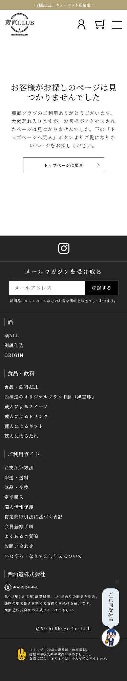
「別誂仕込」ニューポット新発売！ (63, 4)
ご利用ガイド (23, 454)
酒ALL (11, 335)
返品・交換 (16, 487)
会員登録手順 (19, 526)
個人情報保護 (19, 507)
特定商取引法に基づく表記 (33, 516)
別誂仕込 (14, 345)
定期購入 (14, 497)
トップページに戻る (63, 165)
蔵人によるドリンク (26, 416)
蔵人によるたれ (21, 436)
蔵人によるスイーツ (26, 406)
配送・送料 (16, 477)
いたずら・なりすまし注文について (43, 556)
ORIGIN (14, 355)
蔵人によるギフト (23, 426)
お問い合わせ (19, 546)
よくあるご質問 (21, 536)
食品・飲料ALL (21, 387)
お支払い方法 (19, 467)
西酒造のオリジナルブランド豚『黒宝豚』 (50, 396)
